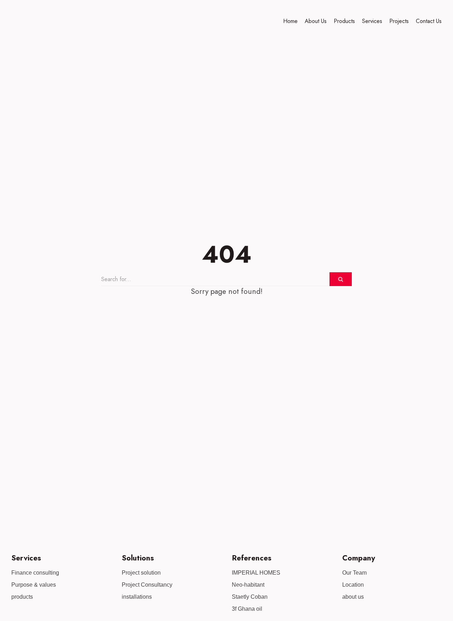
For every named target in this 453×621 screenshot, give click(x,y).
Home (290, 21)
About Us (316, 21)
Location (353, 585)
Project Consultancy (147, 585)
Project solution (141, 573)
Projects (399, 21)
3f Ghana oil (247, 609)
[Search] (340, 279)
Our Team (354, 573)
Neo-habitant (248, 585)
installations (137, 597)
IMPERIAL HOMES (256, 573)
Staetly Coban (250, 597)
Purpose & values (33, 585)
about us (353, 597)
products (22, 597)
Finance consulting (35, 573)
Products (344, 21)
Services (372, 21)
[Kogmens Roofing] (27, 21)
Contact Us (429, 21)
